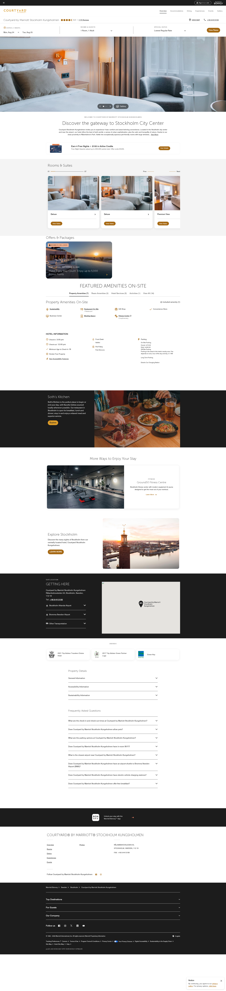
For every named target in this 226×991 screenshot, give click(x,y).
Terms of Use (74, 941)
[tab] (79, 293)
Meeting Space (89, 316)
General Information (76, 678)
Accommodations (176, 11)
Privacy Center (107, 941)
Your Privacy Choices (125, 941)
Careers (64, 941)
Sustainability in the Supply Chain (161, 941)
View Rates (56, 223)
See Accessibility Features (59, 359)
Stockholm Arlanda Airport (60, 605)
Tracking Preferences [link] (53, 941)
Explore (53, 422)
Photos (82, 845)
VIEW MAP (196, 20)
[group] (113, 418)
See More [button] (154, 134)
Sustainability (54, 309)
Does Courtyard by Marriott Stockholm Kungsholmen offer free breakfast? (99, 783)
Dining (189, 11)
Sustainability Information (79, 695)
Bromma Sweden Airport (59, 614)
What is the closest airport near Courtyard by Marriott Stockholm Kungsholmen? (101, 755)
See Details (165, 148)
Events (210, 11)
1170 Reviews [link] (84, 20)
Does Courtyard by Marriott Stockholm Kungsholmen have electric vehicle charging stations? (107, 775)
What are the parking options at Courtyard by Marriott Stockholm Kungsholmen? (102, 738)
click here (212, 986)
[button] (202, 3)
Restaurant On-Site (91, 309)
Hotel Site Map (59, 944)
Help (68, 944)
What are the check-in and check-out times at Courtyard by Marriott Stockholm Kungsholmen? (107, 721)
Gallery (219, 11)
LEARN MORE (56, 552)
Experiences (200, 11)
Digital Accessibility (141, 941)
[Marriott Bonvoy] (217, 2)
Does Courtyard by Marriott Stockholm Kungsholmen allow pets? (95, 729)
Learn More (150, 494)
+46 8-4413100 (213, 20)
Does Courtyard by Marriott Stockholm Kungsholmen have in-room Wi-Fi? (99, 746)
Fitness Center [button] (124, 316)
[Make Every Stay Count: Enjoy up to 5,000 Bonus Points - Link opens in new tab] (79, 260)
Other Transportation (58, 623)
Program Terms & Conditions (90, 941)
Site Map (49, 944)
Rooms (49, 849)
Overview (163, 11)
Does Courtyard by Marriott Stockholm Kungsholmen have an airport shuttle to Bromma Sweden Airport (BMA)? (108, 765)
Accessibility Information (78, 687)
